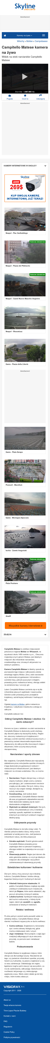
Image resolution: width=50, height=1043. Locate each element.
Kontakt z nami (10, 1016)
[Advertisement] (25, 24)
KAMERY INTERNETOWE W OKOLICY (20, 165)
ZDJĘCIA (8, 634)
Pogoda (10, 98)
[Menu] (43, 35)
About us (7, 999)
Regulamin (8, 1026)
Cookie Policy (9, 1032)
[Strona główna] (5, 35)
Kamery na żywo (24, 35)
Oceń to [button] (25, 98)
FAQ (5, 1021)
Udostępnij (40, 98)
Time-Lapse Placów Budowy (15, 1010)
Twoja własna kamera (12, 1005)
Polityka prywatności (12, 1037)
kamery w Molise (18, 704)
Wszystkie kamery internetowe (25, 625)
